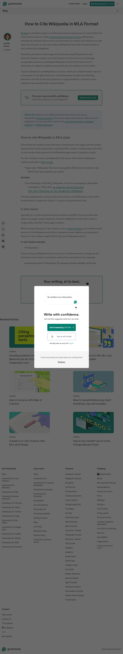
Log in (71, 343)
